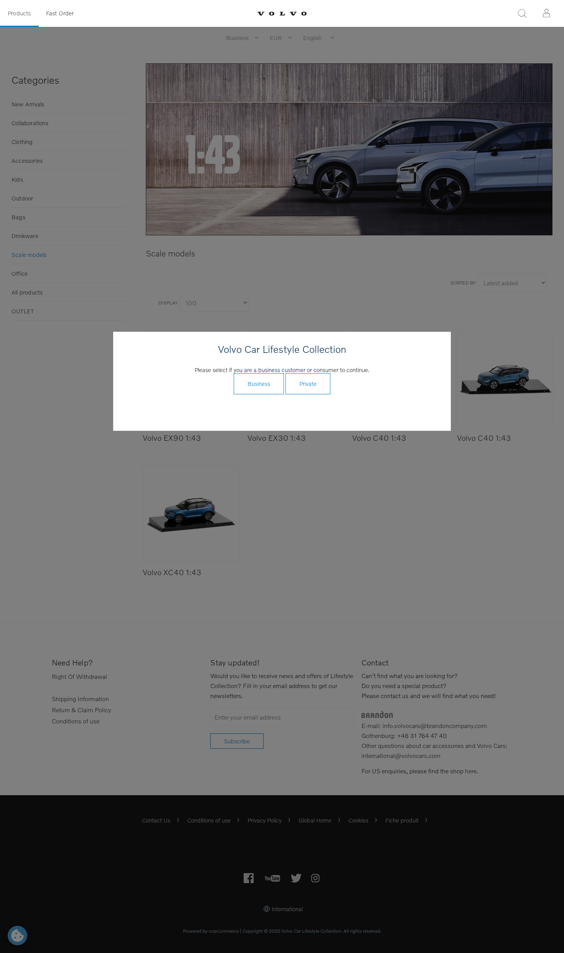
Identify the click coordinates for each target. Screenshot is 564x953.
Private (308, 383)
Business (258, 383)
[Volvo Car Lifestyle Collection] (282, 13)
